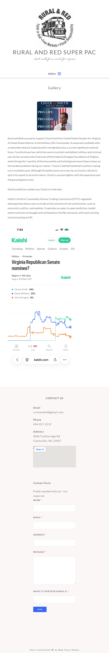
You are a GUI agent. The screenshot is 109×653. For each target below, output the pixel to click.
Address (39, 534)
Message (39, 552)
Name (37, 500)
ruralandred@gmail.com (48, 412)
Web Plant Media (68, 650)
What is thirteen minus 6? (51, 591)
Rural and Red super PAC (54, 52)
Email (37, 517)
